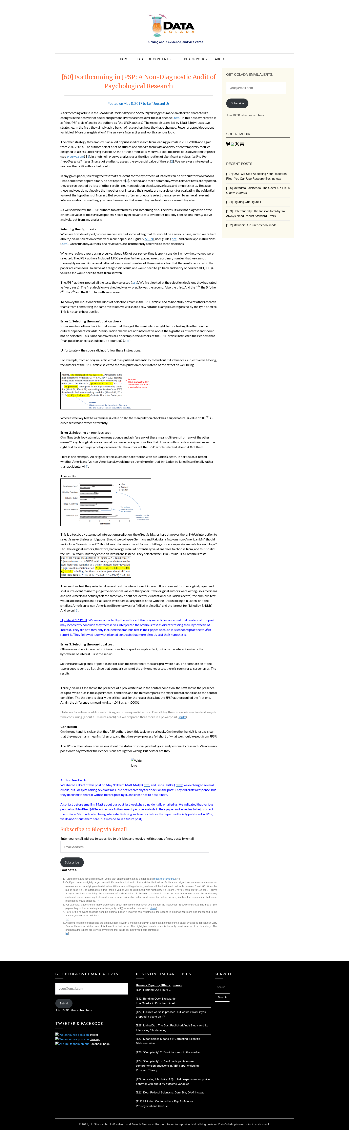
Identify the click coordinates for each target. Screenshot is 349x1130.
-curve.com (75, 156)
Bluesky (95, 1039)
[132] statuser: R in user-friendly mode (251, 225)
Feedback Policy (193, 59)
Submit (64, 1003)
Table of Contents (154, 59)
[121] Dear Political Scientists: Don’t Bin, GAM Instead (170, 1092)
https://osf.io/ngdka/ (164, 878)
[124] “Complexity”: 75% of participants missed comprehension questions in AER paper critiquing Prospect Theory (167, 1066)
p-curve (177, 985)
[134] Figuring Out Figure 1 (243, 202)
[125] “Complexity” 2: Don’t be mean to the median (168, 1052)
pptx (182, 717)
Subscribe (72, 862)
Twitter (94, 1034)
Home (125, 59)
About (220, 59)
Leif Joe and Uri (158, 103)
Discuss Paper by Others (153, 985)
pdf (174, 239)
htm (177, 118)
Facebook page (100, 1043)
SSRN (149, 239)
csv (134, 282)
